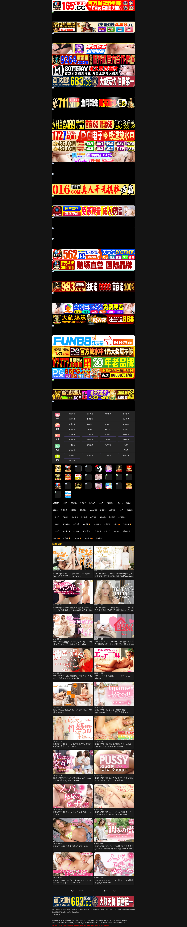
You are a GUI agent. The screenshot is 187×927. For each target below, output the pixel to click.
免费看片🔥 (87, 524)
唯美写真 (108, 445)
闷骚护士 (126, 440)
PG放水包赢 (93, 510)
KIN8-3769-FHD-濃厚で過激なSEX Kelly (70, 846)
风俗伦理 (126, 455)
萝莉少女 (126, 414)
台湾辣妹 (72, 424)
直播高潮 (103, 510)
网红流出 (108, 429)
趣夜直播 (93, 517)
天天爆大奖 (66, 531)
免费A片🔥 (67, 538)
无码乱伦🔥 (127, 524)
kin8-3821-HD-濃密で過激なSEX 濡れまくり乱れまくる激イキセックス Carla (72, 676)
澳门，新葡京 (87, 531)
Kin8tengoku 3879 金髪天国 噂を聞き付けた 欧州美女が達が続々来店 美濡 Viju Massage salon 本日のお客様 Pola (113, 575)
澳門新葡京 (66, 524)
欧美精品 (108, 414)
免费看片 (98, 531)
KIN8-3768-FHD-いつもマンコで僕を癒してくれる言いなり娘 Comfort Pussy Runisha (114, 813)
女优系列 (90, 434)
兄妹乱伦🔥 (78, 538)
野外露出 (126, 429)
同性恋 (126, 450)
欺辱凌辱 (72, 429)
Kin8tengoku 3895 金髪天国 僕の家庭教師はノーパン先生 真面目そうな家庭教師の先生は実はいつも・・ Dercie (72, 610)
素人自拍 (126, 419)
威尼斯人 (56, 503)
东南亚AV (126, 424)
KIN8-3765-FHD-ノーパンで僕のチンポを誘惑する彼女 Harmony (114, 881)
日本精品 (90, 419)
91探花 (90, 429)
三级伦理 (72, 419)
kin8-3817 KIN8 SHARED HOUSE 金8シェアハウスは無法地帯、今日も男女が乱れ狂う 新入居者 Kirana (114, 644)
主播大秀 (56, 517)
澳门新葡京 (122, 517)
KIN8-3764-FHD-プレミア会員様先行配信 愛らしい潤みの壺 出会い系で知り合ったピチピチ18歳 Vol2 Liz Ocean (114, 848)
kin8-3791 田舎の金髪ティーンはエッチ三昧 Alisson (113, 676)
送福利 (128, 503)
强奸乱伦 (90, 414)
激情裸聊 (107, 524)
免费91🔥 (56, 538)
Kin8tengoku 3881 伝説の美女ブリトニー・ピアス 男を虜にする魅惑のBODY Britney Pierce (114, 608)
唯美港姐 (108, 424)
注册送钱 (110, 503)
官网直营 (83, 503)
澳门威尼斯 (126, 531)
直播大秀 (116, 531)
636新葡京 (97, 524)
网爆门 (126, 445)
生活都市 (72, 455)
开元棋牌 (74, 503)
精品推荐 (72, 414)
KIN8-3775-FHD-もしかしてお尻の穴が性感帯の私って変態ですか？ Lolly (72, 745)
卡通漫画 (72, 445)
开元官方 (56, 531)
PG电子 (101, 503)
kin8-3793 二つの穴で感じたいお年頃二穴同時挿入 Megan (72, 711)
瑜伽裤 (108, 440)
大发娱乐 (56, 524)
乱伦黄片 (75, 517)
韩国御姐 (90, 424)
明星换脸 (90, 440)
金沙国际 (76, 531)
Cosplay (108, 419)
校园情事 (90, 455)
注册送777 (119, 503)
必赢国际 (73, 510)
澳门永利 (92, 503)
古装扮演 (72, 434)
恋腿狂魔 (126, 434)
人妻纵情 (108, 455)
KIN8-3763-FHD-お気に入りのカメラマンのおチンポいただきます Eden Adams (72, 881)
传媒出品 (72, 450)
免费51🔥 (116, 524)
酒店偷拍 (130, 510)
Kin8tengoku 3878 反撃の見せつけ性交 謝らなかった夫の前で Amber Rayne (72, 574)
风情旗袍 (72, 440)
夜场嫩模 (103, 517)
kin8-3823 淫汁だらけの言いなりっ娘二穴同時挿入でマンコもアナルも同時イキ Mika (72, 642)
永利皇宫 (76, 524)
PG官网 (65, 503)
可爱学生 (108, 434)
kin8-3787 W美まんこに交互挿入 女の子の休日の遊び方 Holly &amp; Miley (72, 779)
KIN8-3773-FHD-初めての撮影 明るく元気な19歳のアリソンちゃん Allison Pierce (113, 745)
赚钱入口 (99, 538)
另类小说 (72, 460)
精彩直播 (112, 510)
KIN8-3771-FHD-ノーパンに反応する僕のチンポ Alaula (72, 813)
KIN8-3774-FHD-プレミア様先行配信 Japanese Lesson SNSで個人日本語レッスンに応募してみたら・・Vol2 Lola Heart (114, 712)
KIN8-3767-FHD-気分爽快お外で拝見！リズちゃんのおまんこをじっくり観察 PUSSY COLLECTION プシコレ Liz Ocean (114, 780)
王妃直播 (66, 517)
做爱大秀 (107, 531)
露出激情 (90, 445)
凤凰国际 (83, 510)
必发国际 (112, 517)
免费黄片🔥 (89, 538)
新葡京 (55, 510)
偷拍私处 (84, 517)
